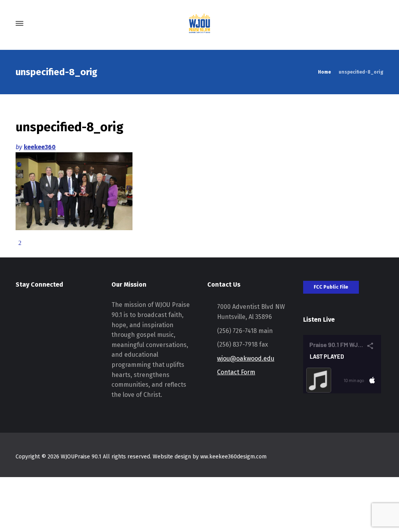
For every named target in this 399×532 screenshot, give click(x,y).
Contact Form (236, 372)
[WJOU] (199, 23)
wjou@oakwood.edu (245, 358)
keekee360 (40, 147)
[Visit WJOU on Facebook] (35, 310)
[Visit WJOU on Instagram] (20, 310)
